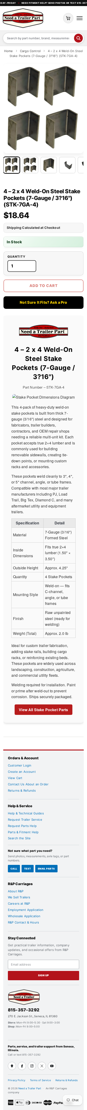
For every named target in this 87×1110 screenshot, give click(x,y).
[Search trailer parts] (78, 38)
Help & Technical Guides (26, 813)
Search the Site (19, 838)
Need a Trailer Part (30, 1088)
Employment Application (26, 910)
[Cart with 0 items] (68, 18)
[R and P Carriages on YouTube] (52, 1066)
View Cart (15, 778)
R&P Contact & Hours (23, 922)
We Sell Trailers (19, 897)
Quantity (16, 256)
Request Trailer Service (25, 819)
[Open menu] (79, 18)
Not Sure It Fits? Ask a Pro (43, 302)
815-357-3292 (23, 1009)
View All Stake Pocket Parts (43, 709)
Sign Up (43, 975)
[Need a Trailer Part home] (23, 18)
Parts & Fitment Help (23, 832)
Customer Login (19, 765)
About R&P (15, 891)
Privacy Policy (16, 1080)
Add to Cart (43, 285)
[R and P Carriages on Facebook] (22, 1066)
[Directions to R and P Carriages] (12, 1066)
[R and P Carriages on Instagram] (32, 1066)
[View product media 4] (67, 165)
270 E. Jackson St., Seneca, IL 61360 (33, 1016)
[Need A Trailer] (24, 997)
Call (13, 868)
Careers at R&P (19, 903)
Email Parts (46, 868)
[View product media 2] (30, 165)
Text (27, 868)
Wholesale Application (24, 916)
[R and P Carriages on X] (42, 1066)
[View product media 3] (49, 165)
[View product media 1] (11, 165)
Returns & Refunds (22, 790)
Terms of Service (40, 1080)
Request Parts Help (22, 826)
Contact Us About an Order (28, 784)
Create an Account (22, 771)
